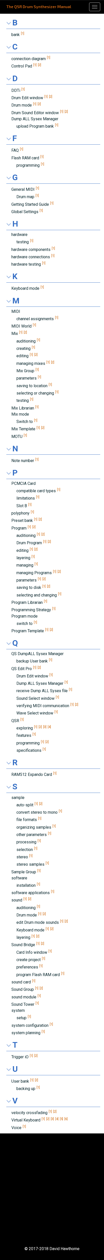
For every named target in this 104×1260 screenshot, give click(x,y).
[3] (44, 727)
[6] (66, 1119)
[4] (49, 727)
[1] (22, 33)
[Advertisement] (52, 1189)
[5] (61, 1119)
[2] (39, 65)
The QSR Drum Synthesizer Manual (38, 7)
